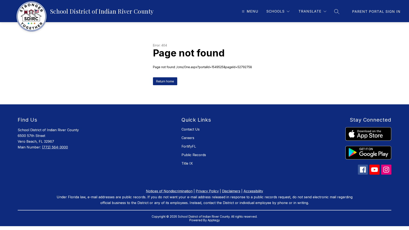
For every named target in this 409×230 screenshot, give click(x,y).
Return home (165, 81)
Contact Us (190, 129)
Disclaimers (231, 191)
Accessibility (253, 191)
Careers (187, 138)
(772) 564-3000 (55, 147)
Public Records (193, 155)
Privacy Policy (207, 191)
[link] (376, 11)
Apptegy (214, 220)
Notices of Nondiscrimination (169, 191)
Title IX (187, 163)
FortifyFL (188, 146)
